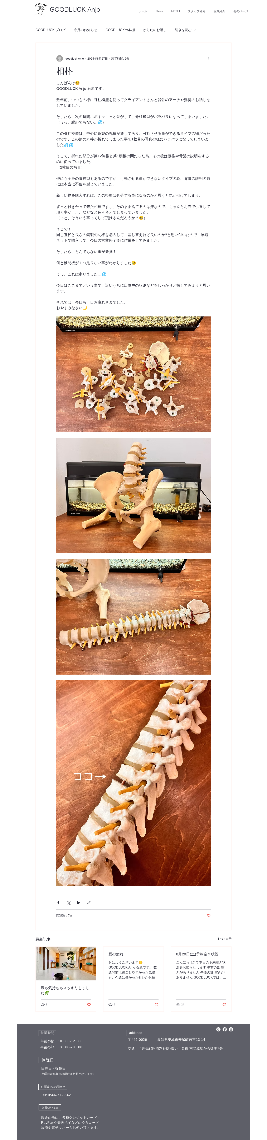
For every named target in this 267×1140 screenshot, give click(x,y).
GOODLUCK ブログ (50, 30)
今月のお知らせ (85, 30)
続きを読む (183, 30)
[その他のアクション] (208, 58)
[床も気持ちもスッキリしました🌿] (66, 963)
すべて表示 (224, 938)
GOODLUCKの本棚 (120, 30)
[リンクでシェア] (89, 903)
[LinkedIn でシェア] (79, 903)
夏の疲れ (115, 954)
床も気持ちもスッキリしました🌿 (65, 990)
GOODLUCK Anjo (75, 9)
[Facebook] (225, 1029)
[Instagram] (231, 1029)
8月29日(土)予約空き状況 (197, 954)
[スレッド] (218, 1029)
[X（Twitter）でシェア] (69, 903)
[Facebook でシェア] (58, 903)
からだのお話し (154, 30)
